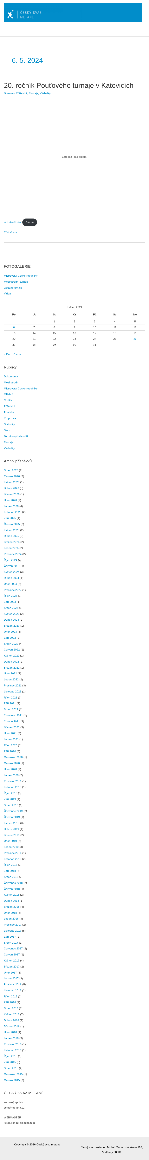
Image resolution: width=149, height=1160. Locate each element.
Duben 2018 (11, 900)
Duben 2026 (11, 488)
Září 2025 (10, 518)
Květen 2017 (11, 960)
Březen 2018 (12, 906)
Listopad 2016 (12, 990)
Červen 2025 (12, 524)
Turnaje (33, 93)
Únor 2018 (10, 912)
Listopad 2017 (12, 930)
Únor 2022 (10, 673)
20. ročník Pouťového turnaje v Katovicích (68, 85)
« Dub (7, 354)
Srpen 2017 (11, 942)
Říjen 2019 (10, 793)
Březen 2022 (12, 667)
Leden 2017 (11, 978)
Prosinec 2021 (13, 685)
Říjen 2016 (10, 996)
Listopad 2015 (12, 1050)
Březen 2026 (12, 494)
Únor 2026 (10, 500)
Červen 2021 (12, 721)
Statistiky (9, 424)
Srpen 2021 (11, 709)
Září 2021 (10, 703)
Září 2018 (10, 870)
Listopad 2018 (12, 859)
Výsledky (45, 93)
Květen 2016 (11, 1014)
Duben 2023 (11, 619)
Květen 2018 (11, 894)
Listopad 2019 (12, 787)
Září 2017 (10, 936)
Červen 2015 (12, 1080)
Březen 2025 (12, 542)
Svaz (7, 430)
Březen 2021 (12, 727)
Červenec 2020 (13, 757)
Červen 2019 (12, 817)
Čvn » (17, 354)
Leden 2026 (11, 506)
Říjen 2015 (10, 1056)
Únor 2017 (10, 972)
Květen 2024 (11, 571)
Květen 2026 (11, 482)
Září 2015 (10, 1062)
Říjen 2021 (10, 697)
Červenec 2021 (13, 715)
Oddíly (8, 400)
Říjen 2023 (10, 595)
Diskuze (9, 93)
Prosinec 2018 (13, 853)
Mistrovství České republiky (20, 275)
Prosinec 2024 (13, 554)
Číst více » (10, 233)
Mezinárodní (11, 382)
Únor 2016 (10, 1032)
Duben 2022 (11, 661)
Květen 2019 (11, 823)
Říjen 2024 (10, 560)
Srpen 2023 (11, 607)
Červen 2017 (12, 954)
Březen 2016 (12, 1026)
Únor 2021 (10, 733)
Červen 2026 (12, 476)
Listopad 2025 (12, 512)
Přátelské (21, 93)
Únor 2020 (10, 769)
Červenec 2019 (13, 811)
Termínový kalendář (16, 436)
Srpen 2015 (11, 1068)
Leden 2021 (11, 739)
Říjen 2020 (10, 745)
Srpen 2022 (11, 643)
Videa (7, 293)
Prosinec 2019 (13, 781)
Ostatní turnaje (13, 287)
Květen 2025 (11, 530)
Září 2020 (10, 751)
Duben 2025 (11, 536)
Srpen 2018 (11, 876)
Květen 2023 (11, 613)
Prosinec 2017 (13, 924)
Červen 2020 (12, 763)
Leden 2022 (11, 679)
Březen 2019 (12, 835)
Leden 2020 (11, 775)
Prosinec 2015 (13, 1044)
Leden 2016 (11, 1038)
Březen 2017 (12, 966)
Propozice (10, 418)
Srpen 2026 (11, 470)
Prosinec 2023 (13, 590)
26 (135, 338)
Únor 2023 (10, 631)
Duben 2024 (11, 578)
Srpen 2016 (11, 1008)
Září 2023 (10, 601)
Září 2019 (10, 799)
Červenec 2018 (13, 882)
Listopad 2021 (12, 691)
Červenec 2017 (13, 948)
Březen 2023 (12, 625)
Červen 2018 (12, 888)
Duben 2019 (11, 829)
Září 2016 (10, 1002)
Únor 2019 (10, 841)
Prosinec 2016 (13, 984)
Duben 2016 (11, 1020)
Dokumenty (11, 376)
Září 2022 (10, 637)
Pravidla (9, 412)
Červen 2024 (12, 565)
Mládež (8, 394)
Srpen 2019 (11, 805)
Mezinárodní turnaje (16, 281)
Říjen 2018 (10, 864)
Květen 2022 (11, 655)
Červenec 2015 (13, 1074)
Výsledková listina (12, 222)
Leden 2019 (11, 847)
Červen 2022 (12, 649)
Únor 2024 (10, 584)
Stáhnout (30, 222)
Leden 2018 (11, 918)
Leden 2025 (11, 548)
